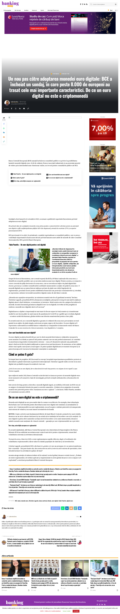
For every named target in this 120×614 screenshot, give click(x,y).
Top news (56, 73)
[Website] (81, 516)
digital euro (70, 501)
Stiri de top (65, 73)
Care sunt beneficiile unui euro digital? (59, 174)
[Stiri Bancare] (10, 4)
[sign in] (105, 10)
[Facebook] (80, 4)
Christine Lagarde (33, 501)
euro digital (55, 501)
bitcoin (49, 501)
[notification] (108, 10)
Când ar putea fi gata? (18, 178)
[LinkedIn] (85, 4)
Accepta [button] (76, 611)
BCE (16, 501)
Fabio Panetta (62, 501)
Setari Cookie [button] (66, 611)
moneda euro (24, 501)
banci (19, 501)
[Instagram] (82, 4)
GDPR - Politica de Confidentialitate (50, 611)
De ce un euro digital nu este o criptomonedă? (60, 178)
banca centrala (43, 501)
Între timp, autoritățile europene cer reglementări (27, 181)
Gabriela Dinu (14, 101)
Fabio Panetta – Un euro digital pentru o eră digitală (27, 174)
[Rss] (87, 4)
